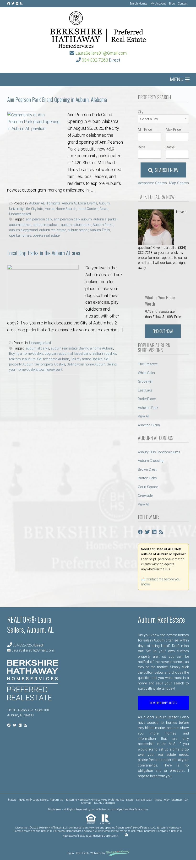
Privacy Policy (161, 799)
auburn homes (20, 225)
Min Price (145, 129)
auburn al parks (105, 219)
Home (49, 209)
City (140, 112)
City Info (37, 209)
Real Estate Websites (89, 853)
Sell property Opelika (50, 364)
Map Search (179, 183)
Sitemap (177, 799)
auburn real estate (52, 230)
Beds (142, 147)
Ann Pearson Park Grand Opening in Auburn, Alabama (57, 99)
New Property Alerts (163, 702)
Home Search (65, 209)
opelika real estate (46, 235)
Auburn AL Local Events (79, 203)
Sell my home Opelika (87, 359)
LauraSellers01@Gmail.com (101, 53)
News (104, 209)
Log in (70, 853)
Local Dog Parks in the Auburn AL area (43, 252)
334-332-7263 (95, 60)
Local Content (88, 209)
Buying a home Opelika (26, 353)
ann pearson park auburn (73, 219)
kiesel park (82, 353)
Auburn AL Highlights (44, 203)
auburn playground (23, 230)
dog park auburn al (59, 353)
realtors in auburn (22, 359)
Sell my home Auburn (53, 359)
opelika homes (20, 235)
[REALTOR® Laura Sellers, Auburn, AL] (98, 28)
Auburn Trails (100, 230)
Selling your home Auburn (86, 364)
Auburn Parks (103, 225)
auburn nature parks (76, 225)
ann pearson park (39, 219)
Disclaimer (54, 809)
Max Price (173, 129)
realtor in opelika (104, 353)
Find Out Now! (163, 331)
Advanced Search (152, 183)
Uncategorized (20, 214)
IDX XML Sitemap (104, 802)
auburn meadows (46, 225)
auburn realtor (77, 230)
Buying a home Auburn (96, 348)
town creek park (51, 369)
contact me (168, 760)
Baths (170, 147)
